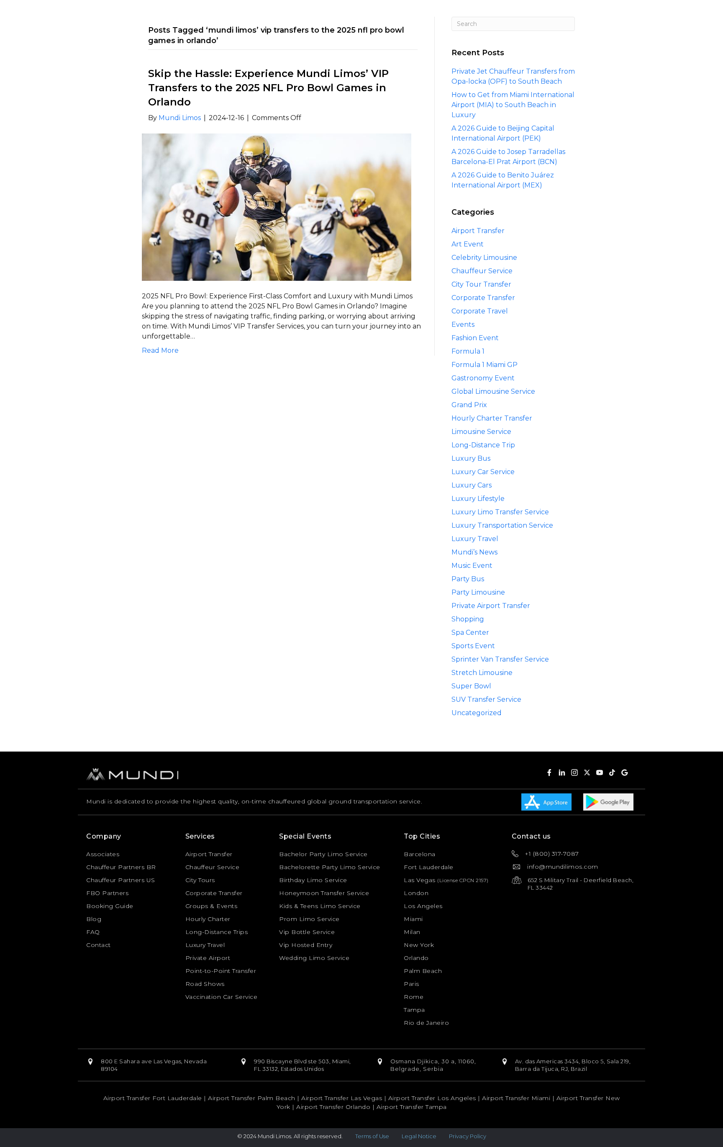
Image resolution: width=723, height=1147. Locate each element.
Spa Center (470, 632)
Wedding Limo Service (314, 958)
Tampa (414, 1010)
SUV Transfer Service (486, 699)
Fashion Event (475, 338)
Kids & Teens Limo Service (320, 906)
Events (462, 324)
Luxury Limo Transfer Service (500, 512)
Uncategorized (476, 713)
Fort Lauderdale (429, 867)
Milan (412, 932)
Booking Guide (109, 906)
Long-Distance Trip (483, 445)
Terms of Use (372, 1136)
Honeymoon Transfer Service (324, 893)
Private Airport (208, 958)
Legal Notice (419, 1136)
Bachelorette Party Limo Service (329, 867)
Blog (93, 919)
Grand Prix (469, 405)
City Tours (200, 880)
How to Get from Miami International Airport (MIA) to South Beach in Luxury (512, 105)
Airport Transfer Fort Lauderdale (152, 1098)
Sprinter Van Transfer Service (500, 659)
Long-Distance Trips (216, 932)
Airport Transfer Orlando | (336, 1107)
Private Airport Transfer (490, 606)
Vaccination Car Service (221, 997)
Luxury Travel (474, 539)
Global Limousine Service (493, 391)
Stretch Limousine (482, 673)
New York (419, 945)
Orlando (416, 958)
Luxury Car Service (483, 472)
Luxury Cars (471, 485)
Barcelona (420, 854)
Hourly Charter (208, 919)
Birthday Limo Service (313, 880)
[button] (549, 772)
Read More (160, 350)
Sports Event (473, 646)
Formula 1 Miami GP (484, 365)
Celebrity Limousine (484, 258)
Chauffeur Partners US (120, 880)
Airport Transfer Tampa (412, 1107)
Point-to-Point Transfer (220, 971)
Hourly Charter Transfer (491, 418)
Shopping (467, 619)
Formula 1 (468, 351)
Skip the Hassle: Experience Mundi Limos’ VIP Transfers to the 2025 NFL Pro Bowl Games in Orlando (268, 87)
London (416, 893)
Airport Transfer (478, 231)
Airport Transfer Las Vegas (341, 1098)
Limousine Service (481, 432)
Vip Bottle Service (307, 932)
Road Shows (205, 984)
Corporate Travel (479, 311)
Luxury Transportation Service (502, 525)
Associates (102, 854)
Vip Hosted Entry (305, 945)
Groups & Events (211, 906)
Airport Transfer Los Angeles (432, 1098)
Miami (413, 919)
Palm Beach (423, 971)
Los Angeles (423, 906)
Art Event (467, 244)
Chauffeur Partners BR (121, 867)
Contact (98, 945)
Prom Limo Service (309, 919)
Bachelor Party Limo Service (323, 854)
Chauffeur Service (482, 271)
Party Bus (467, 579)
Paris (411, 984)
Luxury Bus (470, 458)
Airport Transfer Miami (516, 1098)
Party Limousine (478, 592)
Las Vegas (420, 880)
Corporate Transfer (483, 298)
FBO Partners (107, 893)
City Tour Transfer (481, 284)
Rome (413, 997)
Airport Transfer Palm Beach (251, 1098)
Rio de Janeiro (426, 1022)
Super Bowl (471, 686)
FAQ (93, 932)
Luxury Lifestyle (478, 499)
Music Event (471, 566)
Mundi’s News (474, 552)
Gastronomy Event (483, 378)
